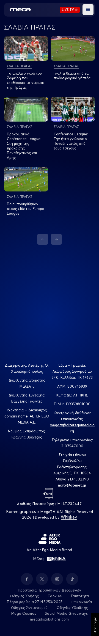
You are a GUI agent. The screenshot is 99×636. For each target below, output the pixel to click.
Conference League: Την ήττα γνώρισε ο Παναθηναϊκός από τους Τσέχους (71, 141)
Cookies (55, 596)
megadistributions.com (49, 619)
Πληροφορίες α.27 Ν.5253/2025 (34, 602)
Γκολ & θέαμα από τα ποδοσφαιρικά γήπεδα (72, 75)
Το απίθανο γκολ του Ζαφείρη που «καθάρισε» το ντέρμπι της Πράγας (25, 80)
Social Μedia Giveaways (66, 613)
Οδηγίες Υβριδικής (72, 607)
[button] (88, 9)
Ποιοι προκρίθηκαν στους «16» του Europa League (25, 208)
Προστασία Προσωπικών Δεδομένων (49, 590)
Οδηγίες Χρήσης (24, 596)
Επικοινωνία (82, 602)
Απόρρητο (95, 625)
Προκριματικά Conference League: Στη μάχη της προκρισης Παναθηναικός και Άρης (24, 146)
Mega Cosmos (23, 613)
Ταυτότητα (79, 596)
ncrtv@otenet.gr (72, 485)
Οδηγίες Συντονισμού (29, 607)
